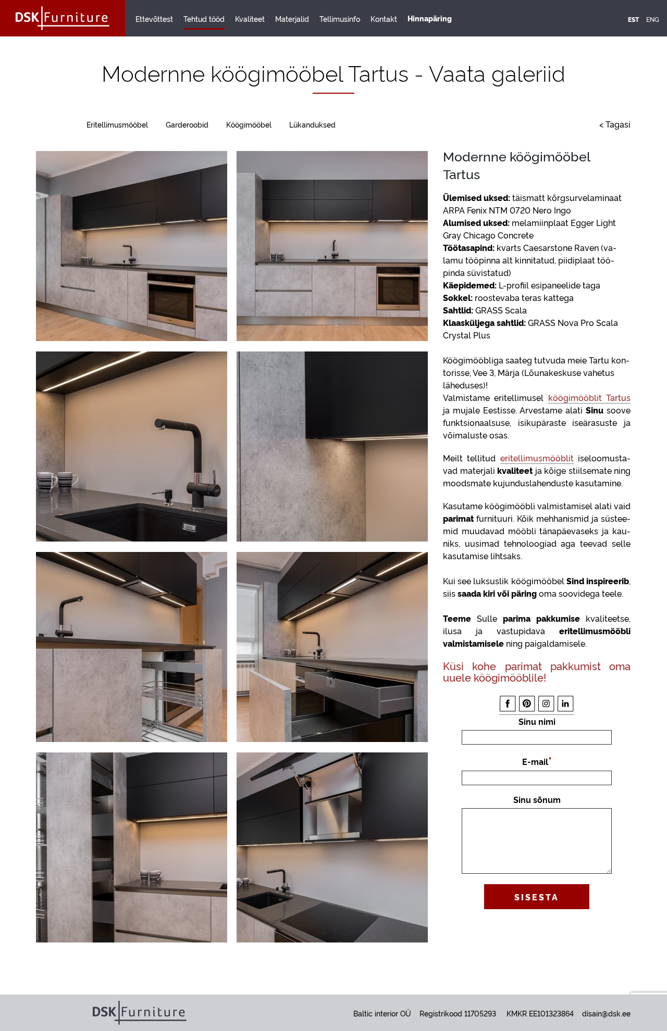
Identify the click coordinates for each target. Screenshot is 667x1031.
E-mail (535, 761)
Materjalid (292, 18)
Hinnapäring (429, 18)
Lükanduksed (312, 124)
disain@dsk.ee (606, 1013)
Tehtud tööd (204, 18)
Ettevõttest (154, 18)
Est (633, 19)
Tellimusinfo (339, 18)
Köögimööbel (248, 124)
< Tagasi (615, 124)
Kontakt (383, 18)
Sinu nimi (536, 721)
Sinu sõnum (537, 799)
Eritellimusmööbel (117, 124)
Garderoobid (187, 124)
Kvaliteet (250, 18)
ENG (652, 19)
